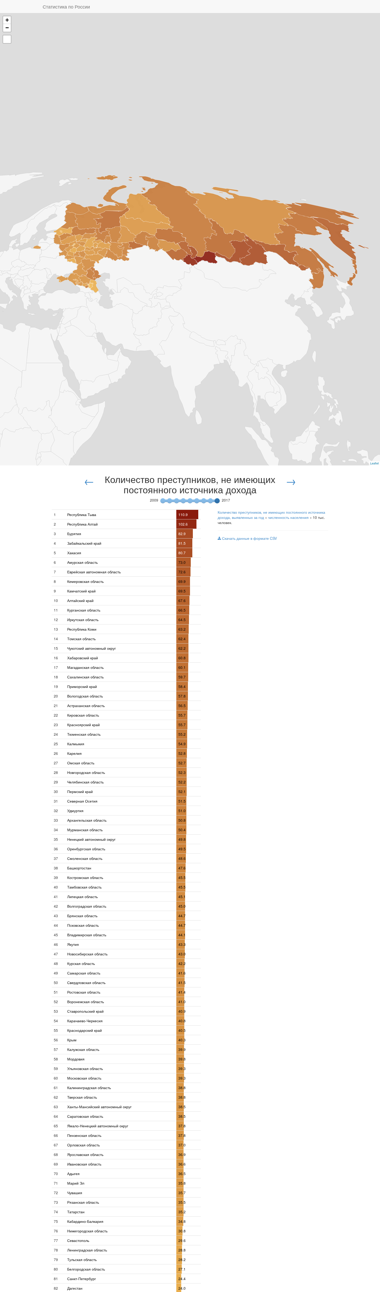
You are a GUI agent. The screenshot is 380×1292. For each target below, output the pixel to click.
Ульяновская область (85, 1068)
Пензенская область (84, 1135)
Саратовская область (85, 1116)
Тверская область (82, 1097)
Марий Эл (75, 1183)
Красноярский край (83, 724)
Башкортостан (79, 867)
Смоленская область (84, 858)
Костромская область (85, 877)
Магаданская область (85, 667)
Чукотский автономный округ (91, 648)
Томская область (81, 638)
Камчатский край (81, 590)
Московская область (84, 1078)
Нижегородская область (87, 1230)
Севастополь (78, 1240)
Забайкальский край (84, 543)
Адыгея (73, 1173)
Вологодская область (85, 696)
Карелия (74, 753)
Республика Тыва (81, 514)
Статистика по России (66, 6)
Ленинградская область (87, 1250)
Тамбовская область (84, 887)
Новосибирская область (87, 953)
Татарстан (76, 1211)
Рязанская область (83, 1202)
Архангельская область (87, 820)
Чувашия (74, 1192)
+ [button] (7, 20)
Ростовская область (83, 992)
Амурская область (82, 562)
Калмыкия (75, 743)
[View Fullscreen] (7, 39)
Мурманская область (85, 829)
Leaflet (374, 463)
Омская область (80, 762)
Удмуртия (75, 810)
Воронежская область (85, 1001)
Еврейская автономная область (94, 571)
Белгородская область (86, 1269)
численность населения (288, 517)
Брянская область (82, 915)
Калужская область (83, 1049)
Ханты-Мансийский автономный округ (99, 1106)
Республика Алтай (82, 524)
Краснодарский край (84, 1030)
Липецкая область (82, 896)
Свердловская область (86, 982)
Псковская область (83, 925)
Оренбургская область (86, 848)
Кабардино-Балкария (85, 1221)
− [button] (7, 28)
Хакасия (74, 552)
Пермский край (80, 791)
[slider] (217, 500)
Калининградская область (89, 1087)
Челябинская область (85, 781)
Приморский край (82, 686)
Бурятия (74, 533)
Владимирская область (86, 934)
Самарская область (83, 973)
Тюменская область (84, 734)
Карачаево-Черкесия (85, 1020)
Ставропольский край (85, 1011)
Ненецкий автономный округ (91, 839)
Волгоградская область (86, 906)
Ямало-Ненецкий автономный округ (97, 1125)
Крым (72, 1039)
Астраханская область (86, 705)
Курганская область (83, 610)
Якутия (73, 944)
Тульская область (82, 1259)
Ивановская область (84, 1164)
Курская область (81, 963)
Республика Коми (81, 629)
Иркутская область (82, 619)
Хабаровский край (82, 657)
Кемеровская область (85, 581)
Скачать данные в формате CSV (249, 538)
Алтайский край (80, 600)
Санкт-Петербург (81, 1278)
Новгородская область (86, 772)
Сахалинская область (85, 676)
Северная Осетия (82, 801)
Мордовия (76, 1058)
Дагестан (74, 1288)
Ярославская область (85, 1154)
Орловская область (83, 1144)
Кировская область (83, 715)
